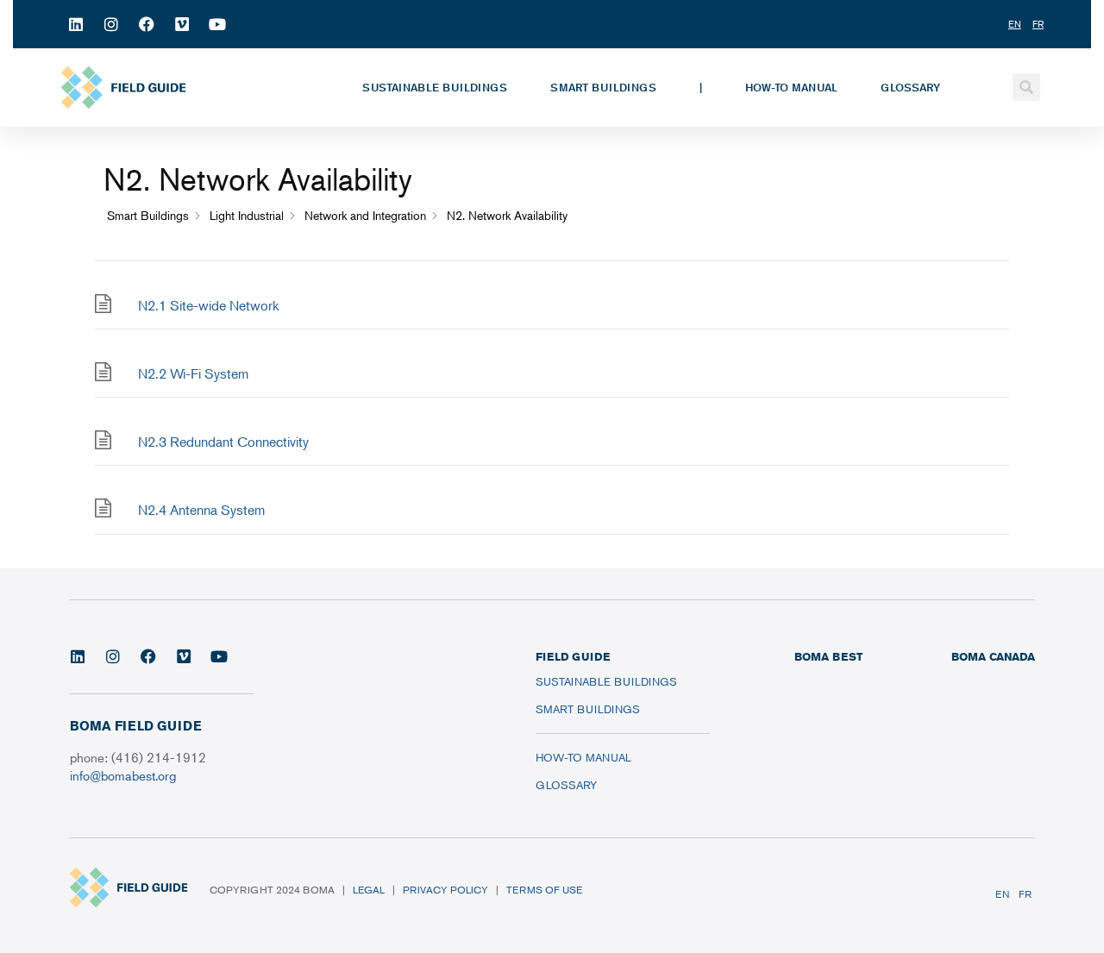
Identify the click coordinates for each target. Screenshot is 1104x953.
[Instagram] (111, 24)
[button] (1026, 87)
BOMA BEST (828, 656)
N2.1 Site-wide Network (208, 305)
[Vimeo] (182, 24)
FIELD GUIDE (573, 656)
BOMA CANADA (993, 656)
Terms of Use (544, 889)
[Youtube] (217, 24)
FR (1025, 893)
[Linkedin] (75, 24)
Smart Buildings (603, 87)
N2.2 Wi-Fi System (193, 373)
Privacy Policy (445, 889)
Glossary (910, 87)
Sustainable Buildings (434, 87)
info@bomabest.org (123, 775)
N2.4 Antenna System (201, 509)
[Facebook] (146, 24)
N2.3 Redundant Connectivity (223, 441)
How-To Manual (791, 87)
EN (1002, 893)
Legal (369, 889)
